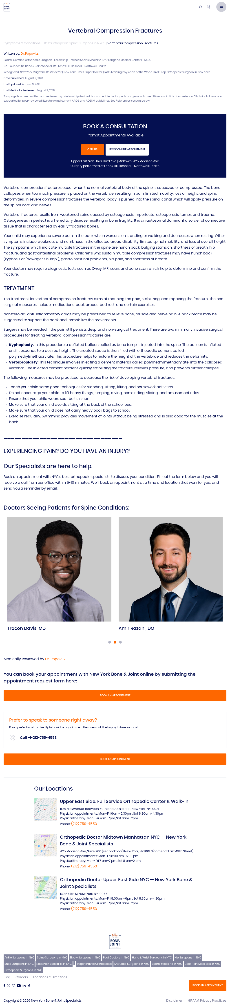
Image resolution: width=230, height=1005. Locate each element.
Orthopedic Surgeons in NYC (23, 970)
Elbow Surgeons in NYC (85, 957)
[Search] (201, 7)
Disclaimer (174, 1000)
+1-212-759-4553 (42, 738)
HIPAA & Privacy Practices (207, 1000)
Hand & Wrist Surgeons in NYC (152, 957)
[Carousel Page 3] (120, 642)
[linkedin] (24, 985)
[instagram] (13, 985)
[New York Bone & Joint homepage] (115, 941)
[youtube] (19, 985)
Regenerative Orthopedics (94, 964)
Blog (7, 977)
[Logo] (7, 6)
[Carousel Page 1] (109, 642)
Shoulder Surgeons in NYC (131, 964)
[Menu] (221, 7)
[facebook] (4, 985)
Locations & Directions (50, 977)
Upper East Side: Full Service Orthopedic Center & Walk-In (124, 801)
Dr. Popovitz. (29, 53)
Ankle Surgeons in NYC (19, 957)
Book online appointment (127, 149)
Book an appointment (115, 695)
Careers (21, 977)
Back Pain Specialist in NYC (202, 964)
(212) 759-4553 (84, 824)
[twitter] (8, 985)
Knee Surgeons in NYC (19, 964)
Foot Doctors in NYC (116, 957)
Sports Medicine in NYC (167, 964)
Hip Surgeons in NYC (188, 957)
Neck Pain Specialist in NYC (54, 964)
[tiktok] (29, 985)
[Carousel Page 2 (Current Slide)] (115, 642)
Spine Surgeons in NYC (52, 957)
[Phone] (209, 7)
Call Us (92, 149)
